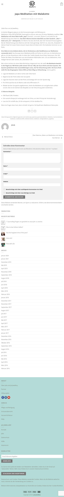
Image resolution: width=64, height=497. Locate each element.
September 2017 (6, 307)
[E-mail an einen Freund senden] (35, 111)
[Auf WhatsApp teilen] (29, 111)
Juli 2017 (3, 314)
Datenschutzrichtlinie (41, 469)
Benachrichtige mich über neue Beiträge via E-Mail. (20, 193)
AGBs (3, 441)
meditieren (36, 118)
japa (31, 117)
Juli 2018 (3, 281)
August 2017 (5, 310)
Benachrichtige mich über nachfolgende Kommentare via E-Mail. (24, 189)
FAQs (2, 419)
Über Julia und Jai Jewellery (9, 385)
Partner (3, 389)
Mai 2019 (4, 265)
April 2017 (4, 323)
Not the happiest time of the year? (17, 232)
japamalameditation (42, 117)
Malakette (50, 117)
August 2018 (5, 278)
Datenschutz (5, 437)
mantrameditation (57, 117)
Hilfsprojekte (5, 393)
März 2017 (4, 327)
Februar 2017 (5, 330)
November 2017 (6, 304)
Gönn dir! (9, 238)
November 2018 (6, 272)
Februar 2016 (5, 368)
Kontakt (3, 430)
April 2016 (4, 362)
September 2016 (6, 346)
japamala (34, 117)
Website (5, 181)
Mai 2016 (4, 359)
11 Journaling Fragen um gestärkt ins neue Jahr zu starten (24, 221)
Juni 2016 (4, 356)
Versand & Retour (6, 415)
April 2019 (4, 268)
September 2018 (6, 275)
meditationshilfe (20, 118)
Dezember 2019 (6, 262)
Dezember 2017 (6, 301)
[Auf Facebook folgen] (2, 397)
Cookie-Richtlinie (57, 486)
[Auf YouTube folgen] (8, 397)
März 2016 (4, 365)
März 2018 (4, 291)
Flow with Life (10, 244)
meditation (13, 118)
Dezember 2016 (6, 336)
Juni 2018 (4, 285)
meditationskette (29, 118)
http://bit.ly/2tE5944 (15, 34)
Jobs (2, 433)
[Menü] (2, 4)
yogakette (51, 118)
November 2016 (6, 339)
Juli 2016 (3, 352)
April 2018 (4, 288)
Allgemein (32, 11)
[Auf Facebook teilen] (32, 111)
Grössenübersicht (7, 411)
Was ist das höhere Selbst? (14, 227)
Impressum (4, 445)
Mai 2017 (4, 320)
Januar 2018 (5, 297)
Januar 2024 (5, 256)
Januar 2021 (5, 259)
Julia (41, 18)
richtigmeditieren (44, 118)
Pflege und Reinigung (7, 407)
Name (5, 166)
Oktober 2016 (5, 343)
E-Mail (5, 174)
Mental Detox (8, 137)
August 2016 (5, 349)
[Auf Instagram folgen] (5, 397)
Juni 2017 (4, 317)
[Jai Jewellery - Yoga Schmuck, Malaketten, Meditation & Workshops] (32, 4)
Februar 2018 (5, 294)
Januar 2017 (5, 333)
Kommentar (7, 151)
